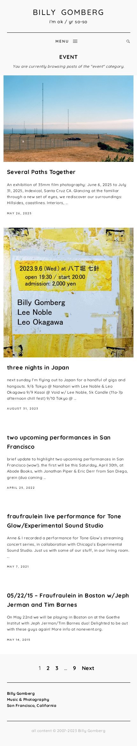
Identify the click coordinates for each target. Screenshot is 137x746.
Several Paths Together (41, 172)
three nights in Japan (38, 367)
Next (88, 668)
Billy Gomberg (69, 12)
